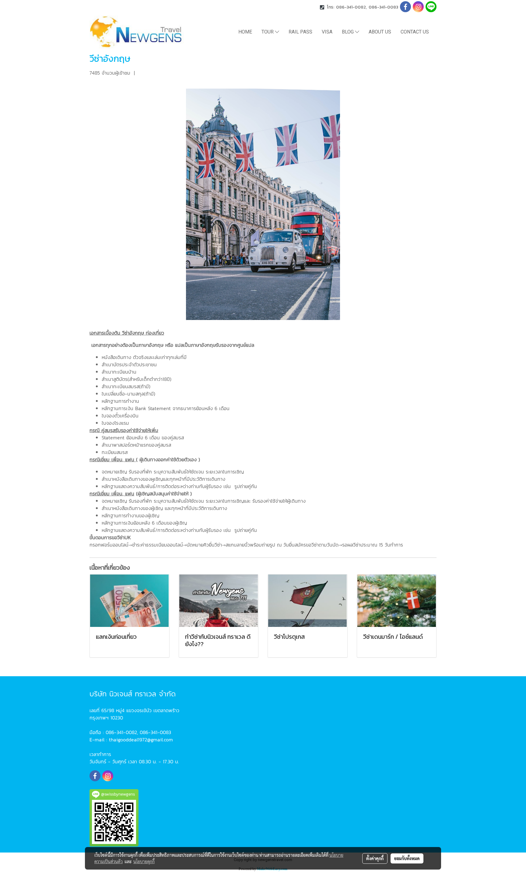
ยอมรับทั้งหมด (407, 858)
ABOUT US (380, 32)
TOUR (268, 32)
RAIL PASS (300, 32)
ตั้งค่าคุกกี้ (375, 858)
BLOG (348, 32)
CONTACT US (415, 32)
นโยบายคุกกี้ (144, 861)
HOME (245, 32)
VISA (327, 32)
